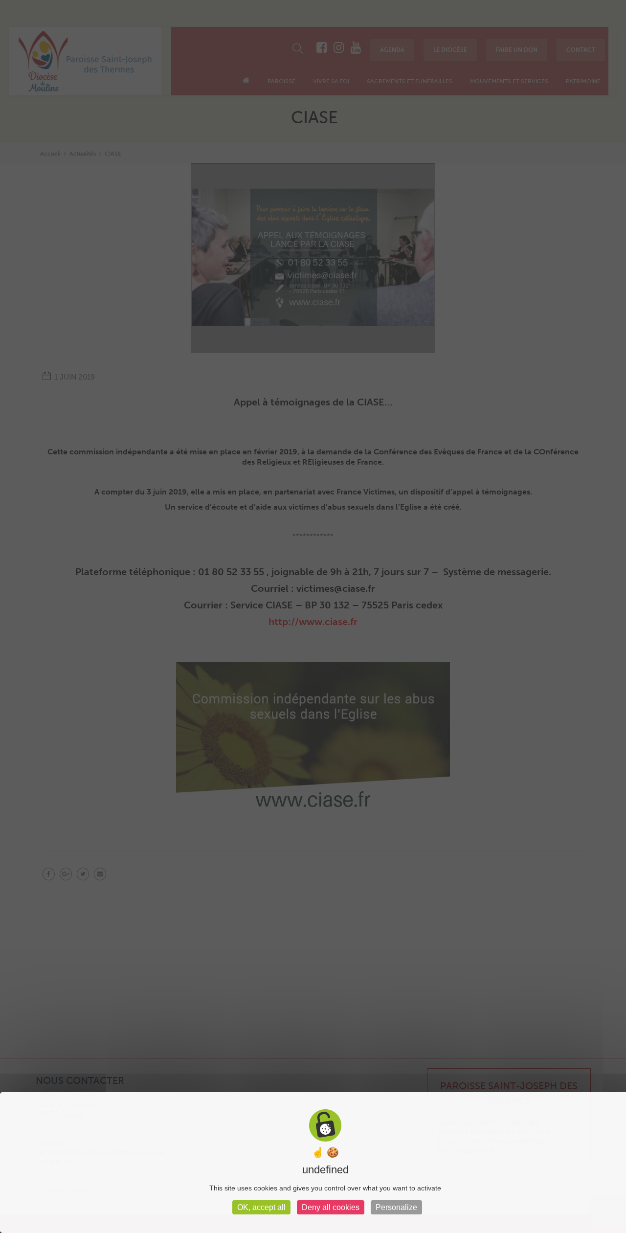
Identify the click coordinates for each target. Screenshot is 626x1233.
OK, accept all (261, 1207)
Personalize (396, 1207)
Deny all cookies (330, 1207)
